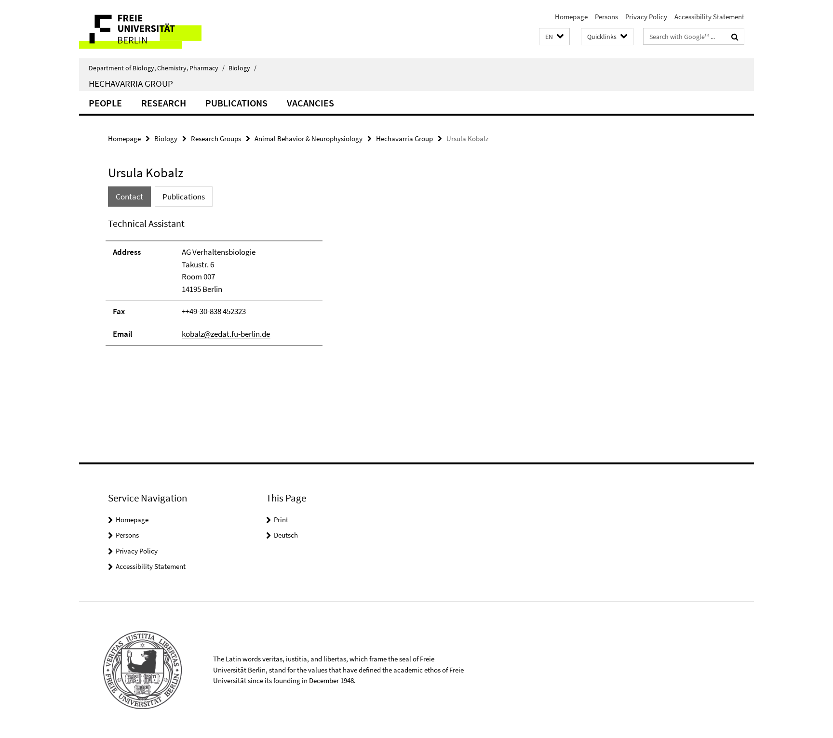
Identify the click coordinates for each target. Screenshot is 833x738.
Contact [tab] (129, 196)
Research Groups (216, 138)
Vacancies (310, 103)
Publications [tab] (183, 196)
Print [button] (281, 519)
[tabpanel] (285, 286)
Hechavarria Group (131, 83)
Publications (236, 103)
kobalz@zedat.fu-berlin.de (226, 334)
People (105, 103)
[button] (554, 37)
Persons (606, 16)
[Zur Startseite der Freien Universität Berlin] (160, 29)
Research (163, 103)
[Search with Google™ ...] (735, 36)
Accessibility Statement (709, 16)
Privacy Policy (646, 16)
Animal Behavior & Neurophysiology (309, 138)
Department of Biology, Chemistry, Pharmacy (157, 68)
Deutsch (286, 535)
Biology (242, 68)
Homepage (571, 16)
